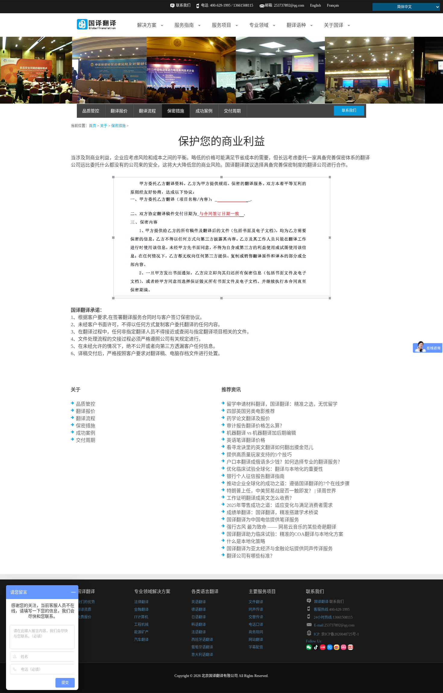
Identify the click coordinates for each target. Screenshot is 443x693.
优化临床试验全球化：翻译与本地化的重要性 (275, 469)
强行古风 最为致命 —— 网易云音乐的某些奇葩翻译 (281, 526)
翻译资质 (84, 609)
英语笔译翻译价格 (246, 440)
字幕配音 (256, 647)
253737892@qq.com (289, 5)
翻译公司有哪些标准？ (251, 555)
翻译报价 (119, 111)
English (315, 5)
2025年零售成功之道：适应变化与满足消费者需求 (280, 505)
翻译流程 (147, 111)
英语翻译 (198, 602)
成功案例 (204, 111)
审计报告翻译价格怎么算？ (255, 425)
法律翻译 (141, 602)
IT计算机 (141, 617)
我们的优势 (86, 602)
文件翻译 (256, 602)
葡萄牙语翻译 (202, 647)
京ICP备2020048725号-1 (339, 634)
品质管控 (90, 111)
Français (333, 5)
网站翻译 (256, 640)
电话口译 (256, 625)
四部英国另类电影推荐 (251, 411)
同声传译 (256, 609)
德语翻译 (198, 609)
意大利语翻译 (202, 655)
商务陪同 (256, 632)
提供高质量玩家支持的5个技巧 (259, 454)
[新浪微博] (337, 649)
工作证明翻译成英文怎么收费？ (260, 498)
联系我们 (183, 5)
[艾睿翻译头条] (350, 649)
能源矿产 (141, 632)
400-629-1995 (339, 609)
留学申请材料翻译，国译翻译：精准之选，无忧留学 (282, 404)
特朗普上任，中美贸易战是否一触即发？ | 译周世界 (281, 490)
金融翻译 (141, 609)
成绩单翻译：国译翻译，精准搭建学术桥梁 (272, 512)
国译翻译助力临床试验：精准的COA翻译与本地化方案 (285, 534)
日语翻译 (198, 617)
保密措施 (175, 111)
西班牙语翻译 (202, 640)
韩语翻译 (198, 625)
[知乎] (330, 649)
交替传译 (256, 617)
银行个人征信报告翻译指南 (255, 476)
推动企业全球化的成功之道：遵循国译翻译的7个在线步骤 (288, 483)
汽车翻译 (141, 640)
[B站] (344, 649)
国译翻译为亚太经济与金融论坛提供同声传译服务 (280, 548)
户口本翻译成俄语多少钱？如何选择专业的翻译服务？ (284, 461)
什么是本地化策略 (246, 541)
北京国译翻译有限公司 (220, 676)
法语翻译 (198, 632)
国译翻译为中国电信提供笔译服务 (263, 519)
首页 (92, 126)
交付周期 (232, 111)
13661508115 (343, 617)
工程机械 (141, 625)
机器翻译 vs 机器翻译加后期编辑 (261, 432)
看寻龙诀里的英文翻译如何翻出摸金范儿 (270, 447)
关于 (103, 126)
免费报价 (84, 617)
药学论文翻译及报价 (248, 418)
